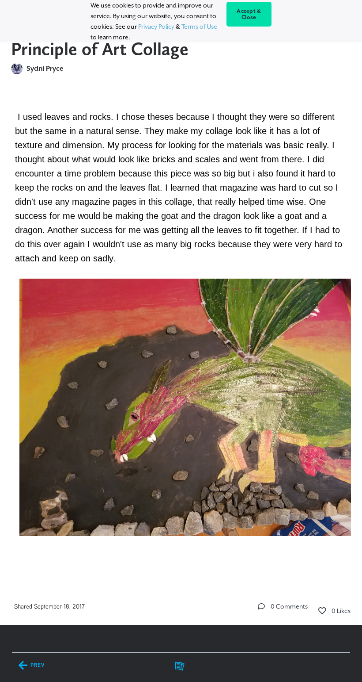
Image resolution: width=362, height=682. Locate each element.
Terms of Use (199, 26)
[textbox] (181, 335)
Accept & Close (249, 14)
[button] (261, 606)
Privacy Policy (156, 26)
